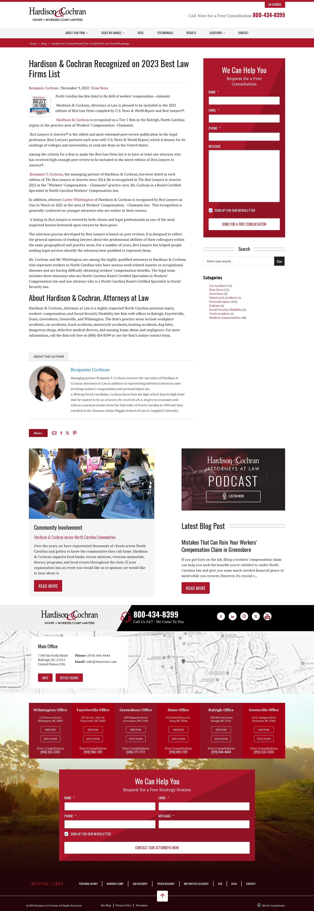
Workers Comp (115, 884)
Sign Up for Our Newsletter (235, 210)
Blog (141, 33)
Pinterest (75, 433)
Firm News (100, 88)
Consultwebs (277, 905)
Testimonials (165, 33)
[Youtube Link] (267, 616)
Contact (243, 33)
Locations (216, 33)
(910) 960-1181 (93, 751)
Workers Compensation (224, 318)
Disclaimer (142, 905)
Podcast (214, 306)
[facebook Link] (221, 616)
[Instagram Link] (244, 616)
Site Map (106, 905)
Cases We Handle (111, 33)
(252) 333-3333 (264, 751)
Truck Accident (219, 314)
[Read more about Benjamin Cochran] (47, 367)
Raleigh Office (221, 709)
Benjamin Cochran (43, 88)
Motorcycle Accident (223, 298)
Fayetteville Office (93, 709)
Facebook (61, 433)
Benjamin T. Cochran (46, 174)
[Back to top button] (162, 896)
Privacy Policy (123, 905)
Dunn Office (178, 709)
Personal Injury (219, 302)
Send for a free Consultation (244, 224)
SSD (220, 884)
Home (33, 43)
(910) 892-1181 (178, 751)
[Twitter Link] (256, 616)
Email (55, 433)
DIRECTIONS (50, 730)
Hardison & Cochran (72, 119)
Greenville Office (264, 709)
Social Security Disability (225, 310)
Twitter (68, 433)
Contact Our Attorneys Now (157, 847)
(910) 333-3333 (50, 751)
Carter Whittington (78, 199)
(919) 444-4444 (98, 655)
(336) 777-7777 (135, 751)
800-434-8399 (269, 15)
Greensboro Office (136, 709)
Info (45, 677)
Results (191, 33)
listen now (236, 496)
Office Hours (69, 677)
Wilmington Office (50, 709)
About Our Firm (75, 33)
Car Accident (217, 286)
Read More (48, 586)
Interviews (216, 294)
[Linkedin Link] (233, 616)
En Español (274, 4)
